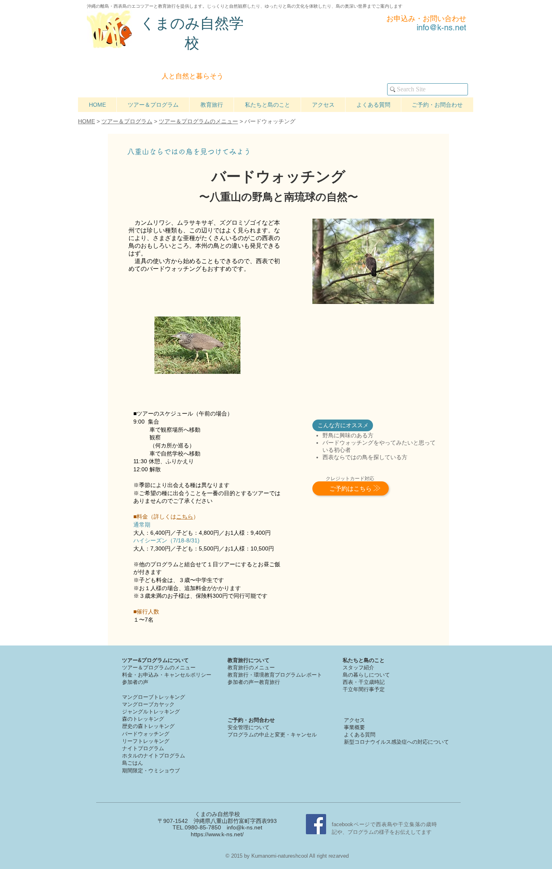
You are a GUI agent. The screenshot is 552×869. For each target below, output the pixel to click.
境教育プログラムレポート (290, 675)
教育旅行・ (241, 675)
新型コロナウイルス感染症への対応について (396, 742)
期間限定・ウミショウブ (151, 771)
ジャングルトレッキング (151, 712)
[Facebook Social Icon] (316, 824)
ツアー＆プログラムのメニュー (198, 121)
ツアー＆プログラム (126, 121)
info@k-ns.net (244, 827)
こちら (184, 516)
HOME (86, 121)
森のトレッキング (143, 719)
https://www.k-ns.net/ (217, 834)
